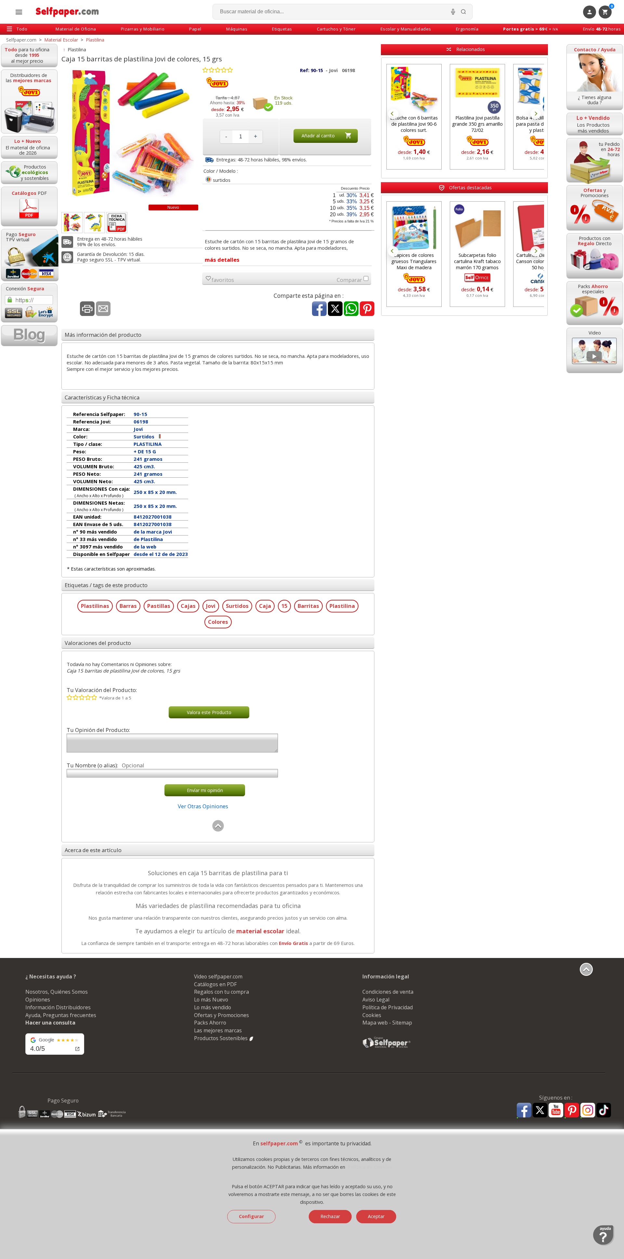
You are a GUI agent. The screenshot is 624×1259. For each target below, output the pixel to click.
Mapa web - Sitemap (387, 1022)
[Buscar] (463, 11)
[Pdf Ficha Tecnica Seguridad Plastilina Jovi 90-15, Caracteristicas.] (116, 222)
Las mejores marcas (218, 1030)
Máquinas (236, 29)
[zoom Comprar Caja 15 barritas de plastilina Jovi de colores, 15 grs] (72, 222)
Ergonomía (467, 29)
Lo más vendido (212, 1007)
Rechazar (330, 1216)
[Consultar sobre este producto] (103, 309)
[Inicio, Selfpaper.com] (67, 12)
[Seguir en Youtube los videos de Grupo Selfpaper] (556, 1110)
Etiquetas (282, 29)
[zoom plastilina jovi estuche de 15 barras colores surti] (94, 222)
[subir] (218, 830)
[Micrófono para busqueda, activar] (453, 12)
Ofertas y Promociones (221, 1015)
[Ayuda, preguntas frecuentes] (603, 1244)
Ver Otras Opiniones (203, 806)
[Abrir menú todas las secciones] (18, 12)
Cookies (371, 1015)
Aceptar (376, 1216)
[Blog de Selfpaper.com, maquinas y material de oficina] (29, 335)
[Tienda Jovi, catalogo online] (217, 86)
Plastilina (77, 49)
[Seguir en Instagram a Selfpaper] (587, 1111)
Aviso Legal (375, 999)
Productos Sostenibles (221, 1038)
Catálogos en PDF (215, 984)
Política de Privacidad (387, 1007)
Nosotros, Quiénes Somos (56, 991)
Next (535, 114)
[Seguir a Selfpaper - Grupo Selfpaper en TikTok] (603, 1110)
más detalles (222, 259)
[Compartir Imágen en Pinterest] (367, 309)
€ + (530, 29)
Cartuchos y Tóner (336, 29)
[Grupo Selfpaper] (386, 1047)
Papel (195, 29)
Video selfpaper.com (218, 976)
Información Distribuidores (58, 1007)
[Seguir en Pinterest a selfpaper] (572, 1111)
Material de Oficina (76, 29)
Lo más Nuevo (211, 999)
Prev (393, 114)
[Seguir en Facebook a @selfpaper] (524, 1111)
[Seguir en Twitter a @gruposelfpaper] (540, 1110)
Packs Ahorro (210, 1022)
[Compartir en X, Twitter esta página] (335, 309)
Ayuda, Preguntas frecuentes (60, 1015)
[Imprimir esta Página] (87, 309)
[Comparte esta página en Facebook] (319, 309)
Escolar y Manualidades (406, 29)
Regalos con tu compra (221, 991)
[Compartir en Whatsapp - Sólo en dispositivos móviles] (351, 309)
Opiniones (37, 999)
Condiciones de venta (387, 991)
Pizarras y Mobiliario (143, 29)
